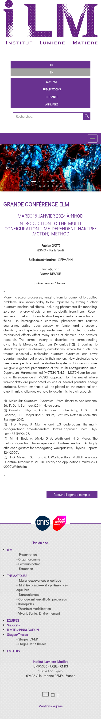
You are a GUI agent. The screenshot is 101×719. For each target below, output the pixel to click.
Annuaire (51, 104)
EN (51, 72)
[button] (5, 167)
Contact (51, 81)
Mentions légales (51, 706)
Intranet (52, 97)
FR (51, 65)
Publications (52, 89)
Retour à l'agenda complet (72, 494)
